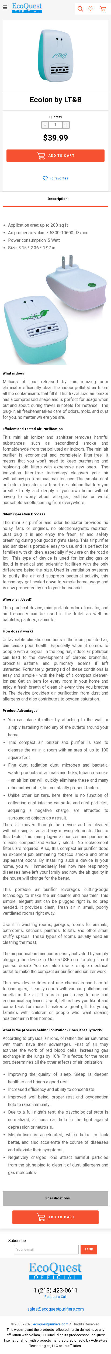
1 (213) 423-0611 (55, 1290)
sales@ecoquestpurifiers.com (55, 1309)
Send (88, 1249)
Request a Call (55, 1297)
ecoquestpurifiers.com (50, 1324)
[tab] (55, 199)
